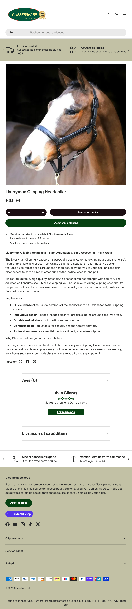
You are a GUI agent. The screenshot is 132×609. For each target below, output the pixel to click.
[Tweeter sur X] (20, 361)
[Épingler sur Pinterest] (34, 361)
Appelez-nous (18, 502)
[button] (117, 14)
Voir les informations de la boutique (30, 243)
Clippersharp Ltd (21, 588)
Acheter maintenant (66, 222)
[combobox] (66, 32)
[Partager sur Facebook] (27, 361)
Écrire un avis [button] (66, 412)
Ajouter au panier (88, 211)
